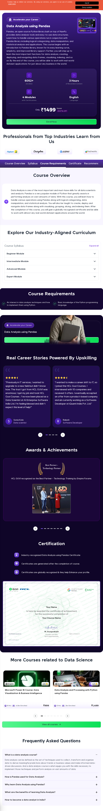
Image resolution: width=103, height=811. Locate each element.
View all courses (50, 724)
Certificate (75, 163)
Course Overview (15, 163)
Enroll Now (51, 121)
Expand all (94, 246)
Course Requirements (53, 163)
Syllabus (33, 163)
